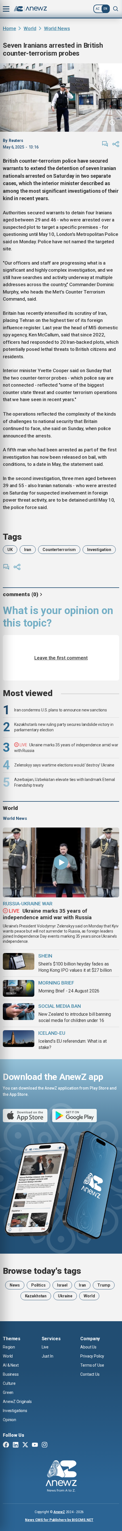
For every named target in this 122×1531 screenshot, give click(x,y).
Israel (62, 1285)
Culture (9, 1383)
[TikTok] (54, 1445)
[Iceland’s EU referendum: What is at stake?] (18, 1038)
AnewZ (59, 1512)
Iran (27, 549)
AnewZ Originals (17, 1401)
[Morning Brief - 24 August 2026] (18, 988)
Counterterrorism (59, 549)
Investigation (99, 549)
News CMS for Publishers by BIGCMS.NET (59, 1520)
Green (8, 1392)
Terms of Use (92, 1365)
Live (45, 1347)
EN (105, 8)
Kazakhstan (36, 1296)
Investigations (15, 1410)
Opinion (9, 1419)
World (30, 28)
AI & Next (11, 1365)
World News (57, 28)
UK (10, 549)
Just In (47, 1356)
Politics (38, 1285)
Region (9, 1347)
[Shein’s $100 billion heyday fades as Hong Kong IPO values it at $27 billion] (18, 961)
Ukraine (65, 1296)
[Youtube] (35, 1445)
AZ (98, 8)
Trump (103, 1285)
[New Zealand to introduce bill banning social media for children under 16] (18, 1011)
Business (11, 1374)
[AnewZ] (61, 1476)
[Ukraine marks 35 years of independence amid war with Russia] (61, 862)
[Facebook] (6, 1445)
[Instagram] (44, 1445)
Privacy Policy (92, 1356)
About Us (88, 1347)
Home (9, 28)
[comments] (105, 144)
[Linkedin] (15, 1445)
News (15, 1285)
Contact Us (90, 1374)
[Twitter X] (25, 1445)
